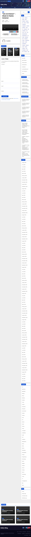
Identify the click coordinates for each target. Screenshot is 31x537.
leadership (23, 30)
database (23, 27)
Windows (25, 51)
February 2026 (24, 175)
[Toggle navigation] (15, 7)
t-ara (26, 48)
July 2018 (23, 374)
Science (23, 465)
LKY (25, 32)
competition (24, 24)
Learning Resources (27, 533)
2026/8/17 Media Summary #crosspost (7, 520)
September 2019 (24, 343)
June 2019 (23, 350)
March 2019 (24, 356)
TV (22, 478)
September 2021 (24, 291)
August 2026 (24, 162)
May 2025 (23, 195)
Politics (23, 454)
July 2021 (23, 295)
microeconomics (24, 35)
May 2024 (23, 221)
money (23, 37)
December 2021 (24, 284)
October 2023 (24, 236)
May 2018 (23, 378)
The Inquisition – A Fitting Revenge (6, 34)
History (23, 426)
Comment (3, 64)
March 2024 (24, 225)
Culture (23, 404)
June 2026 (23, 166)
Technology (24, 474)
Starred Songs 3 (10, 51)
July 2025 (23, 190)
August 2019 (24, 345)
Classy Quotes (24, 62)
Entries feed (24, 493)
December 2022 (24, 258)
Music (3, 48)
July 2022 (23, 269)
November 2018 (24, 365)
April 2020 (23, 328)
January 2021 (24, 308)
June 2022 (23, 271)
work (28, 51)
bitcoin (23, 19)
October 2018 (24, 367)
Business (23, 397)
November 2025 (24, 182)
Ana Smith (23, 99)
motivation (26, 37)
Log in (23, 491)
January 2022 (24, 282)
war (22, 51)
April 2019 (23, 354)
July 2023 (23, 243)
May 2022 (23, 273)
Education (23, 408)
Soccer (23, 467)
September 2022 (24, 265)
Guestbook (24, 66)
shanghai (23, 45)
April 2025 (23, 197)
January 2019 (24, 361)
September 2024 (24, 212)
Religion (23, 463)
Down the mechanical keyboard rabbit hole (26, 100)
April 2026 (23, 171)
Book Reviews (24, 60)
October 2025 (24, 184)
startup (26, 46)
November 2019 (24, 339)
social (23, 46)
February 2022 (24, 280)
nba (23, 38)
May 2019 (23, 352)
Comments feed (24, 495)
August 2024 (24, 214)
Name (2, 81)
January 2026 (24, 177)
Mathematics (24, 441)
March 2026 (24, 173)
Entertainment (24, 64)
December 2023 (24, 232)
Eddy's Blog (4, 4)
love (27, 32)
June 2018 (23, 376)
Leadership (24, 432)
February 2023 (24, 254)
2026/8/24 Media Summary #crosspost (7, 511)
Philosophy (24, 450)
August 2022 (24, 267)
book (25, 19)
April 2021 (23, 302)
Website (2, 91)
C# (22, 22)
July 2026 (23, 164)
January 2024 (24, 230)
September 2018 (24, 369)
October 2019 (24, 341)
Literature (23, 439)
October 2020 (24, 315)
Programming (24, 456)
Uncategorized (24, 480)
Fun (22, 419)
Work (23, 485)
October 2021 (24, 289)
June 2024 (23, 219)
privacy (23, 40)
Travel (23, 73)
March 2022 (24, 278)
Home (23, 428)
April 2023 (23, 249)
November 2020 (24, 313)
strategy (23, 48)
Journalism (24, 430)
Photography (24, 452)
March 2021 (24, 304)
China (25, 22)
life (26, 30)
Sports (23, 472)
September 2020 (24, 317)
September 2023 (24, 238)
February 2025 (24, 201)
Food (23, 417)
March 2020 (24, 330)
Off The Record (24, 71)
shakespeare (24, 43)
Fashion (23, 413)
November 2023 (24, 234)
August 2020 (24, 319)
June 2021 (23, 297)
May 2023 (23, 247)
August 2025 (24, 188)
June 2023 (23, 245)
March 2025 (24, 199)
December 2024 (24, 206)
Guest (23, 424)
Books (23, 395)
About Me (23, 58)
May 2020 (23, 326)
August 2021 (24, 293)
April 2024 (23, 223)
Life (22, 437)
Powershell (26, 38)
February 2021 (24, 306)
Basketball (23, 391)
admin (7, 20)
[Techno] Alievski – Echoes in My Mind (14, 34)
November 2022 (24, 260)
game (26, 27)
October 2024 (24, 210)
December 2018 (24, 363)
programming (27, 40)
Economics (24, 406)
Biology (23, 393)
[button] (28, 7)
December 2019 (24, 337)
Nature (23, 448)
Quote (23, 461)
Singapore (27, 45)
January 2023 (24, 256)
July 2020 (23, 321)
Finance (23, 415)
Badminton (23, 389)
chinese (28, 22)
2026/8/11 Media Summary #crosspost (22, 520)
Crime (23, 402)
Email (2, 86)
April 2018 (23, 380)
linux (23, 32)
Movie (23, 443)
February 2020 (24, 332)
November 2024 (24, 208)
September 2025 (24, 186)
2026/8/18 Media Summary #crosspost (22, 511)
